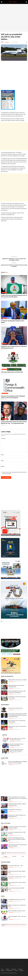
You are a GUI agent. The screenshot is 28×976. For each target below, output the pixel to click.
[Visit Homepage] (14, 2)
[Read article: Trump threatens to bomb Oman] (4, 811)
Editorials (21, 970)
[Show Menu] (1, 2)
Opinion (16, 970)
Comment (3, 438)
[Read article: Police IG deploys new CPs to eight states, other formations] (4, 722)
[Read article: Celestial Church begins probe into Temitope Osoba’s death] (5, 745)
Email (2, 460)
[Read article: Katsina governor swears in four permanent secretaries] (4, 728)
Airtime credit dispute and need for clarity (16, 910)
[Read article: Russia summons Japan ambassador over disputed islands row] (4, 816)
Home (2, 969)
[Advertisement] (14, 18)
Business (2, 970)
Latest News (4, 369)
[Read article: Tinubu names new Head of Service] (4, 710)
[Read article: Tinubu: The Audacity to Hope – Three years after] (4, 918)
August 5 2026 (16, 912)
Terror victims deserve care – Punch (15, 865)
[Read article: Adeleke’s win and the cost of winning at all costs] (4, 907)
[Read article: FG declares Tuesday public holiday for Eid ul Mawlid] (14, 310)
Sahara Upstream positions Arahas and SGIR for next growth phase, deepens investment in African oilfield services (17, 715)
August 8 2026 (16, 718)
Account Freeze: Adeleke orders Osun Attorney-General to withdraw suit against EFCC (16, 839)
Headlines (4, 292)
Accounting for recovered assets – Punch (16, 876)
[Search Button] (26, 2)
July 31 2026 (16, 919)
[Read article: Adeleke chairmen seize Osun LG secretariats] (4, 681)
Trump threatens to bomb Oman (14, 809)
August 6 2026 (16, 699)
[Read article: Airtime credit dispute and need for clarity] (4, 912)
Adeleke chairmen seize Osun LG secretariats (17, 679)
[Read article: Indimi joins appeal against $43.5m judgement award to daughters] (5, 751)
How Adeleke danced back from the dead (16, 899)
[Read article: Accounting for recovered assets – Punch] (4, 878)
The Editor (7, 42)
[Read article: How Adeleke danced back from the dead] (4, 901)
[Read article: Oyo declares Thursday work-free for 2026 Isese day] (4, 834)
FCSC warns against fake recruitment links (12, 372)
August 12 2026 (16, 885)
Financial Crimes (10, 970)
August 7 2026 (16, 723)
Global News (5, 393)
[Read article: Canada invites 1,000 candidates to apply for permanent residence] (4, 805)
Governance (20, 969)
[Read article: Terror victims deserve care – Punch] (4, 867)
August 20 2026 (18, 741)
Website (2, 466)
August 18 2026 (16, 681)
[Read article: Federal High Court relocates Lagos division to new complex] (4, 698)
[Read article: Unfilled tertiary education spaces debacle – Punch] (4, 873)
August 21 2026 (4, 298)
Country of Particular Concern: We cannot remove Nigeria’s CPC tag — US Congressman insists (17, 798)
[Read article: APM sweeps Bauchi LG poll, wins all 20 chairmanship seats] (4, 687)
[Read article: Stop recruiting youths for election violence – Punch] (4, 884)
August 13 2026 (18, 747)
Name (2, 454)
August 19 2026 (16, 835)
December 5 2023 (14, 42)
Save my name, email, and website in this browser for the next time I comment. (14, 473)
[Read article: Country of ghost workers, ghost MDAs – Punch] (4, 889)
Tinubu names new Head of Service (15, 708)
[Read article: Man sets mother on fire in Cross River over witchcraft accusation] (5, 740)
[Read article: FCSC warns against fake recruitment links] (14, 361)
